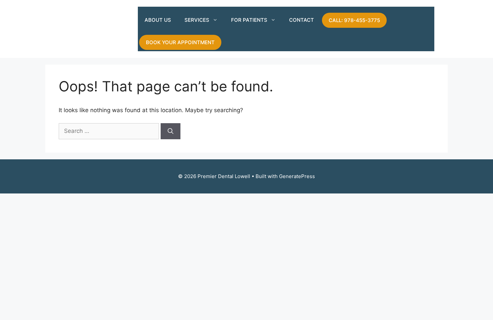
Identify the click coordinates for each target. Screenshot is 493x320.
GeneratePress (297, 176)
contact (301, 20)
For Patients (249, 20)
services (196, 20)
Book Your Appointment (180, 42)
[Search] (170, 131)
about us (158, 20)
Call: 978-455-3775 (354, 20)
